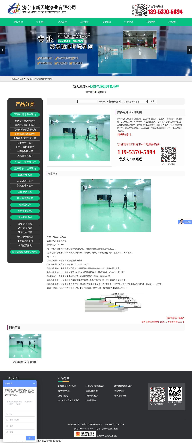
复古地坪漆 (91, 400)
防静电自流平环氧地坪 (25, 138)
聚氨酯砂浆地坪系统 (25, 168)
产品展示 (62, 22)
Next (189, 50)
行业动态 (128, 22)
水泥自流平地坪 (25, 156)
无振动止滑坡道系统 (25, 162)
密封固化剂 (25, 204)
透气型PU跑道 (25, 228)
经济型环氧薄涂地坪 (25, 121)
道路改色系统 (25, 192)
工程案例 (84, 22)
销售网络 (150, 22)
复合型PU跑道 (25, 223)
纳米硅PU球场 (25, 232)
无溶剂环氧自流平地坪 (25, 129)
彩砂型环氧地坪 (25, 142)
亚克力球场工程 (25, 241)
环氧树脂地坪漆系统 (25, 114)
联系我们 (173, 22)
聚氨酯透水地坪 (25, 185)
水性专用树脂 (25, 211)
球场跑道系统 (25, 217)
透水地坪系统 (25, 175)
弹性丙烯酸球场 (25, 237)
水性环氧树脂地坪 (25, 147)
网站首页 (18, 22)
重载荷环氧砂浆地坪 (25, 125)
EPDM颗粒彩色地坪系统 (25, 252)
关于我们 (40, 22)
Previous (2, 50)
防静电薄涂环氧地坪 (25, 134)
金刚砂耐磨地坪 (25, 151)
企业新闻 (106, 22)
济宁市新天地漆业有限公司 (90, 424)
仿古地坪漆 (119, 391)
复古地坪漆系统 (25, 198)
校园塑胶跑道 (25, 245)
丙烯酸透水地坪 (25, 181)
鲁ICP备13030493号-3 (114, 424)
